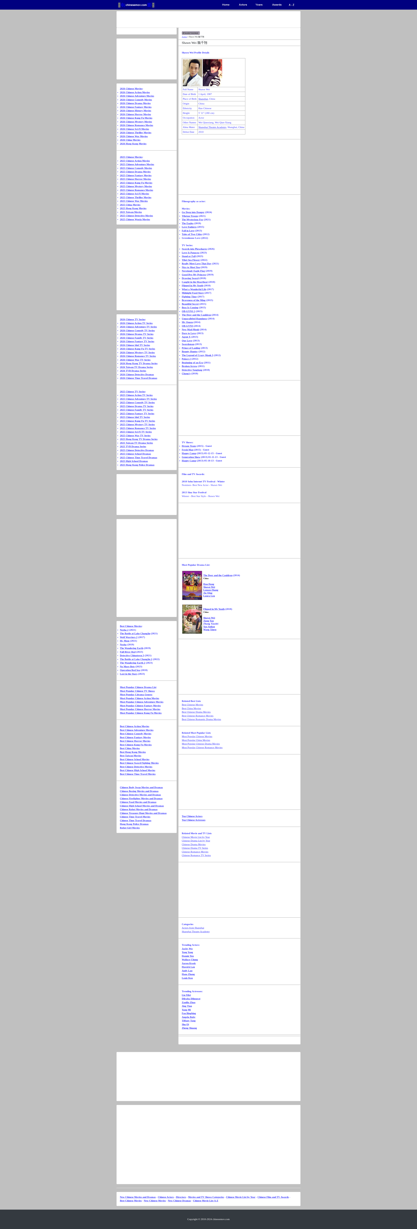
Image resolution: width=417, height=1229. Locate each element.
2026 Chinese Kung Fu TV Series (137, 348)
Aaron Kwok (189, 963)
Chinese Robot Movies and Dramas (139, 809)
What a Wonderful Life (194, 289)
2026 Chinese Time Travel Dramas (138, 378)
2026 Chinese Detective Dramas (137, 374)
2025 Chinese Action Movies (135, 160)
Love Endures (189, 227)
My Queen (187, 322)
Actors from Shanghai (193, 928)
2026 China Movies (130, 140)
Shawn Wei (209, 587)
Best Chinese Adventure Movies (136, 730)
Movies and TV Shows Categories (206, 1197)
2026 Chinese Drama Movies (135, 103)
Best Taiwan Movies (130, 755)
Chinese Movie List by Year (196, 837)
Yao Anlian (209, 626)
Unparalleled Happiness (194, 318)
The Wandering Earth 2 (132, 662)
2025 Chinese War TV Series (135, 435)
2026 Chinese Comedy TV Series (137, 330)
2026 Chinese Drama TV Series (136, 334)
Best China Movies (191, 708)
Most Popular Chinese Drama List (138, 687)
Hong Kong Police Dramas (134, 824)
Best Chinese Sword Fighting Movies (139, 763)
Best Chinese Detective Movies (136, 766)
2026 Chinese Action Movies (135, 92)
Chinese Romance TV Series (196, 855)
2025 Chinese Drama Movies (135, 171)
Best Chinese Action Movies (134, 726)
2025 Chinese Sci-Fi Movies (134, 193)
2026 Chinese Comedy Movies (136, 99)
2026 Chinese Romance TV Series (138, 356)
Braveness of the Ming (194, 300)
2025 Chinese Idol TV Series (135, 417)
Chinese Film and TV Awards (273, 1197)
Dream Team (189, 446)
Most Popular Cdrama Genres (136, 694)
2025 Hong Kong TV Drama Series (139, 439)
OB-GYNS (187, 326)
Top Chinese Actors (192, 816)
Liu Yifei (186, 995)
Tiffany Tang (189, 1020)
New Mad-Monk (190, 329)
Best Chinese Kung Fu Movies (136, 744)
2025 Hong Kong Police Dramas (137, 465)
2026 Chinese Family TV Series (136, 338)
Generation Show (191, 457)
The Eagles (188, 223)
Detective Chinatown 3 (132, 655)
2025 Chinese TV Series (132, 391)
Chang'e (186, 373)
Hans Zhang (188, 974)
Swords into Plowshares (194, 249)
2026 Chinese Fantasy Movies (135, 107)
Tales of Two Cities (192, 234)
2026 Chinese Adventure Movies (137, 96)
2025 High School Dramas (134, 461)
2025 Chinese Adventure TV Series (138, 399)
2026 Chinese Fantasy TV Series (137, 341)
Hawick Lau (188, 967)
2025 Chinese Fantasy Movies (135, 175)
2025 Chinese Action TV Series (136, 395)
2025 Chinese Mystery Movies (136, 186)
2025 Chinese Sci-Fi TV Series (136, 432)
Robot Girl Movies (130, 828)
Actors (184, 37)
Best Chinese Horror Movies (135, 741)
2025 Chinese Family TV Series (136, 410)
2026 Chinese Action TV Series (136, 323)
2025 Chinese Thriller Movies (135, 197)
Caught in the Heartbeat (195, 282)
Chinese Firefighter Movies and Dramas (141, 798)
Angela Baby (188, 1017)
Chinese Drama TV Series (195, 848)
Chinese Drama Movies (194, 844)
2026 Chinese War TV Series (135, 360)
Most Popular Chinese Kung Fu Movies (141, 713)
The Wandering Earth (131, 648)
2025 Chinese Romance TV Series (138, 428)
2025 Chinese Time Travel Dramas (138, 457)
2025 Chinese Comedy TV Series (137, 402)
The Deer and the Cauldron (196, 315)
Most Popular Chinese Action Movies (139, 698)
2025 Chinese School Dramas (135, 454)
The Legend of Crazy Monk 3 (197, 355)
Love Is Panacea (190, 252)
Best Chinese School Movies (134, 759)
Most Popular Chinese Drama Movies (201, 743)
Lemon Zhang (210, 590)
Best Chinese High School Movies (137, 770)
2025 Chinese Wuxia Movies (135, 219)
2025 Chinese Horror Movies (135, 179)
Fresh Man (187, 449)
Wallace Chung (190, 959)
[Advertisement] (196, 19)
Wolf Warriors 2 (128, 637)
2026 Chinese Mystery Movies (136, 121)
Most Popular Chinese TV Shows (137, 691)
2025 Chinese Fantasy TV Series (137, 413)
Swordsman (188, 344)
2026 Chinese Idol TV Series (135, 345)
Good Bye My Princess (194, 274)
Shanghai (203, 99)
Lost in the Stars (128, 674)
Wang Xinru (209, 629)
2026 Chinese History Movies (135, 110)
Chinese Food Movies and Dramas (138, 802)
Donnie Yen (188, 956)
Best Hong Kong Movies (133, 752)
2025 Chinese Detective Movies (136, 215)
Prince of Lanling (191, 348)
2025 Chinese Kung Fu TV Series (137, 421)
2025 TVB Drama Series (133, 446)
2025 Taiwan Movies (131, 212)
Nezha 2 (124, 630)
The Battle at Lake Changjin (135, 633)
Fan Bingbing (189, 1013)
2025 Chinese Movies (131, 157)
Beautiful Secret (190, 304)
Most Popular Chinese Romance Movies (202, 747)
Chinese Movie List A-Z (205, 1200)
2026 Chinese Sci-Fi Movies (134, 129)
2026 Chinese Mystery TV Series (137, 352)
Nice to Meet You (191, 267)
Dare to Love (189, 333)
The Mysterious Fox (192, 219)
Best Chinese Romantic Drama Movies (201, 719)
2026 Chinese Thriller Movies (135, 132)
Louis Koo (187, 978)
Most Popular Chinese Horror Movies (140, 709)
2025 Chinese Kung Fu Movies (136, 182)
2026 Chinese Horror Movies (135, 114)
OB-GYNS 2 (188, 311)
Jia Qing (207, 593)
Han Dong (208, 584)
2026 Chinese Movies (131, 88)
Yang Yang (187, 952)
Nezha (123, 644)
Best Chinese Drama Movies (196, 712)
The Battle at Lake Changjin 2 (136, 659)
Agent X (186, 337)
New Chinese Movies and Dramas (138, 1197)
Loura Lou (209, 596)
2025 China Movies (130, 204)
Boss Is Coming (190, 307)
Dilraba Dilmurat (191, 998)
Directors (181, 1197)
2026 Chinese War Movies (134, 136)
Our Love (187, 340)
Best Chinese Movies (192, 704)
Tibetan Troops (190, 216)
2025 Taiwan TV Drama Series (136, 443)
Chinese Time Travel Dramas (135, 820)
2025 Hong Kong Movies (133, 208)
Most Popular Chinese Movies (197, 736)
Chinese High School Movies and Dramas (142, 806)
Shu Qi (185, 1024)
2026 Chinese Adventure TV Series (138, 326)
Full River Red (128, 652)
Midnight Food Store (193, 293)
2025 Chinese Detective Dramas (137, 450)
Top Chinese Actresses (193, 820)
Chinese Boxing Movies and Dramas (139, 791)
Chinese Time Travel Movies (135, 816)
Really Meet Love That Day (196, 263)
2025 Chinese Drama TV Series (136, 406)
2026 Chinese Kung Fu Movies (136, 118)
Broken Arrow (189, 366)
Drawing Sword (190, 278)
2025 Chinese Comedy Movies (136, 168)
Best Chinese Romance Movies (197, 715)
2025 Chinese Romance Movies (136, 190)
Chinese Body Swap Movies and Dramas (141, 787)
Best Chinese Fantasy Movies (135, 737)
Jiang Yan (208, 620)
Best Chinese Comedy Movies (135, 733)
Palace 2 (186, 359)
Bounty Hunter (190, 351)
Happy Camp (189, 453)
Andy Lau (187, 970)
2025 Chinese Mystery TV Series (137, 424)
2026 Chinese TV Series (132, 319)
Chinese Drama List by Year (196, 840)
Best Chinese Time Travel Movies (138, 774)
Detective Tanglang (192, 370)
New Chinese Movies (155, 1200)
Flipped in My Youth (192, 285)
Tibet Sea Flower (191, 260)
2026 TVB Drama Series (133, 370)
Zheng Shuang (189, 1028)
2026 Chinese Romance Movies (136, 125)
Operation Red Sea (130, 670)
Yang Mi (186, 1009)
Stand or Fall (189, 256)
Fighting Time (189, 296)
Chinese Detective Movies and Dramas (140, 794)
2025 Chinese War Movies (134, 201)
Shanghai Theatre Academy (212, 127)
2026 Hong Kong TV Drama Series (139, 363)
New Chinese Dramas (179, 1200)
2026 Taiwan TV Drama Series (136, 367)
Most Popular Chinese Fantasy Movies (140, 705)
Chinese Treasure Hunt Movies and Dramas (143, 813)
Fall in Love (188, 230)
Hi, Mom (124, 641)
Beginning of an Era (192, 362)
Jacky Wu (187, 948)
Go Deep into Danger (193, 212)
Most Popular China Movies (196, 740)
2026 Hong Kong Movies (133, 143)
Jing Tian (187, 1006)
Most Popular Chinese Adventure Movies (141, 702)
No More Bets (127, 666)
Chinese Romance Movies (195, 851)
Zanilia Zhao (188, 1002)
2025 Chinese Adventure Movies (137, 164)
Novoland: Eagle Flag (193, 271)
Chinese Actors (166, 1197)
